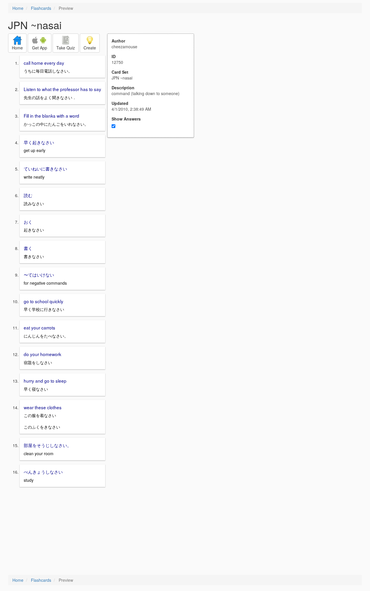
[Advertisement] (153, 194)
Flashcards (41, 8)
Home (17, 8)
